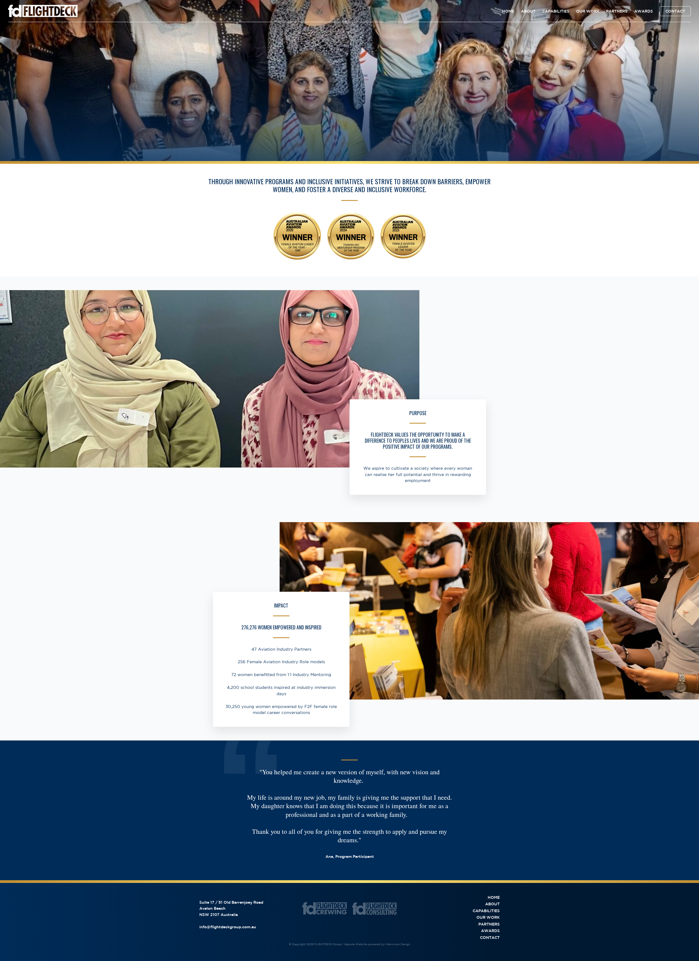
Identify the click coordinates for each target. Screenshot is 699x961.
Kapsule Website (355, 944)
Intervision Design (398, 944)
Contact (675, 11)
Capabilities (555, 11)
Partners (616, 11)
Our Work (587, 11)
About (528, 11)
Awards (643, 11)
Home (508, 11)
